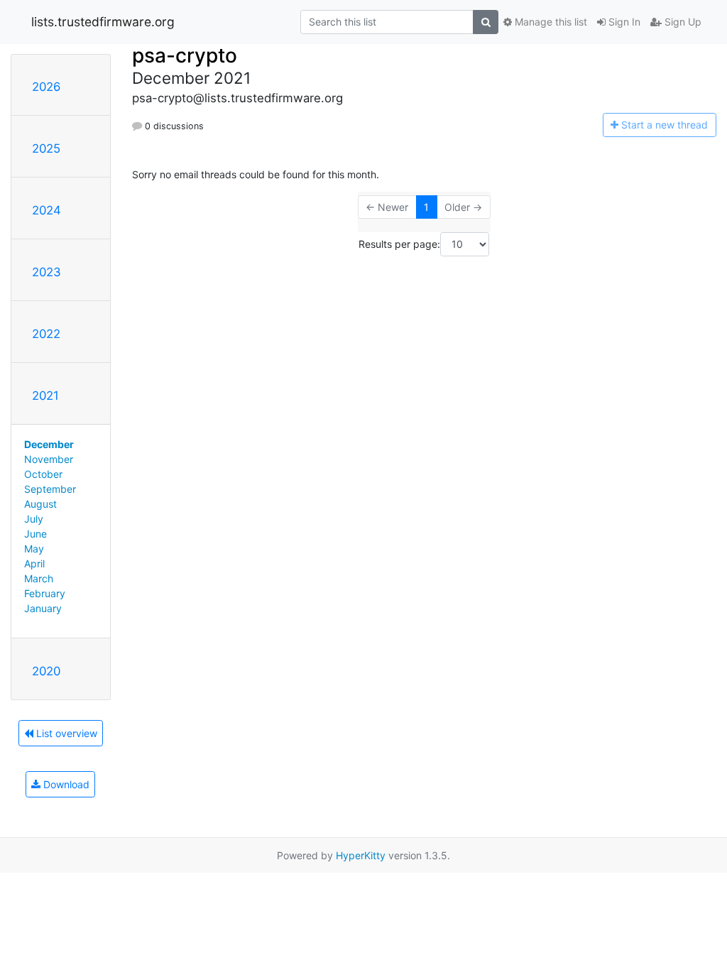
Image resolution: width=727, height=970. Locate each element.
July (33, 519)
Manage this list (549, 22)
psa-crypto (184, 55)
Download (64, 784)
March (38, 578)
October (43, 474)
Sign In (623, 22)
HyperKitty (361, 855)
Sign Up (681, 22)
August (40, 504)
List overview (65, 733)
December (49, 444)
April (34, 563)
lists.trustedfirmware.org (103, 21)
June (35, 534)
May (34, 549)
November (48, 459)
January (43, 608)
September (50, 489)
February (44, 593)
